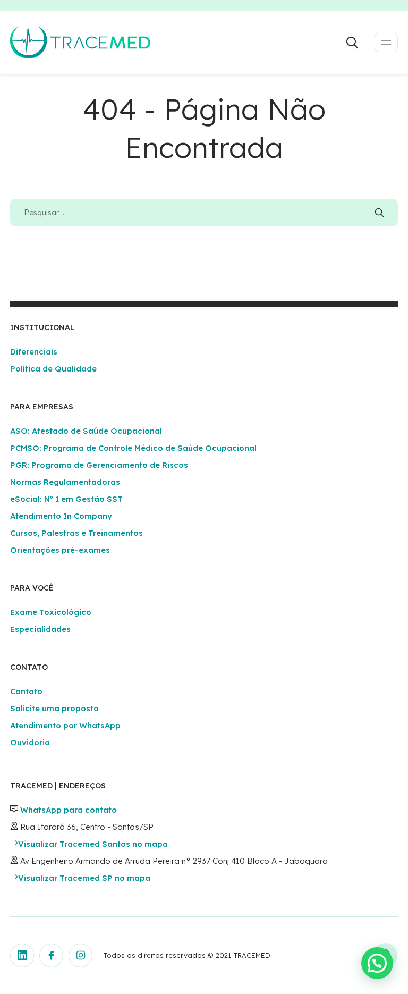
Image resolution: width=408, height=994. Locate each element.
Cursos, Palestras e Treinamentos (76, 533)
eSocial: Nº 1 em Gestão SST (66, 499)
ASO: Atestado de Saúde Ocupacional (86, 431)
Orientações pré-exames (60, 550)
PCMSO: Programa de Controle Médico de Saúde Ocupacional (133, 448)
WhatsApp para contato (68, 810)
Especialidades (40, 629)
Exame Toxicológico (50, 612)
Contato (26, 691)
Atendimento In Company (61, 516)
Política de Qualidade (53, 369)
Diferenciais (33, 352)
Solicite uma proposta (54, 708)
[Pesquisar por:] (204, 212)
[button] (377, 963)
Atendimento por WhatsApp (65, 725)
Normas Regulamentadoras (65, 482)
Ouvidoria (30, 742)
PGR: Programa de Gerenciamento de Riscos (99, 465)
